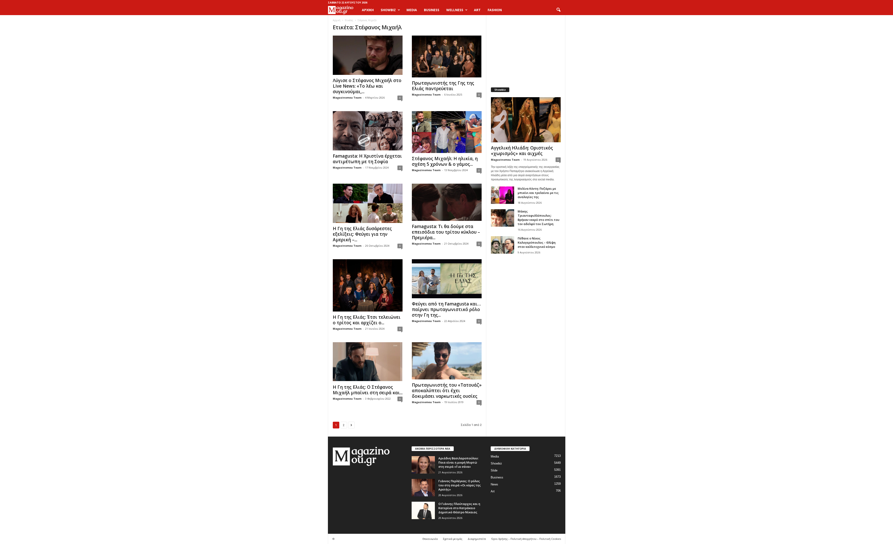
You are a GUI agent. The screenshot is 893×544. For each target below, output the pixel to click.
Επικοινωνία (430, 539)
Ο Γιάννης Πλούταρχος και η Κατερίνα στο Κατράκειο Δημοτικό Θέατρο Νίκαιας (459, 508)
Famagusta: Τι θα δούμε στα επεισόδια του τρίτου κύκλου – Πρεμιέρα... (446, 232)
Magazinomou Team (347, 97)
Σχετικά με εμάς (452, 539)
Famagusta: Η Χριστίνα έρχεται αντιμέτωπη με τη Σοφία (367, 159)
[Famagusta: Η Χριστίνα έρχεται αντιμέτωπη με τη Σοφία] (368, 130)
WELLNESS (454, 10)
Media (495, 456)
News (494, 484)
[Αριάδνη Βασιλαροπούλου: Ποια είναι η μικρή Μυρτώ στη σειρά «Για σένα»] (423, 465)
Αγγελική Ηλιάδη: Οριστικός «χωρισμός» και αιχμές (522, 150)
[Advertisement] (525, 49)
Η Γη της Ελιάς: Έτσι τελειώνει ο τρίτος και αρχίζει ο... (366, 320)
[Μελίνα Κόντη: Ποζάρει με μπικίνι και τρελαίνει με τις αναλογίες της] (502, 195)
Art (493, 491)
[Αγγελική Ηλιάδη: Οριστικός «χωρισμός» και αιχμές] (526, 119)
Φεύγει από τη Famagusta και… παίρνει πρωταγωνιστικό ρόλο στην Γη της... (446, 309)
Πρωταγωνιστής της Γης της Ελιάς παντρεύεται (443, 86)
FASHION (495, 10)
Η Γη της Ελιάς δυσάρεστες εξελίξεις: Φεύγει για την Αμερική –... (362, 234)
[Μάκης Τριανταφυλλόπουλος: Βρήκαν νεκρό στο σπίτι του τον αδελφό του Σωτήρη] (502, 218)
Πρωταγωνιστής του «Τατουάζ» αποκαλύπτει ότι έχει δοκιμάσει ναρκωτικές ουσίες (447, 390)
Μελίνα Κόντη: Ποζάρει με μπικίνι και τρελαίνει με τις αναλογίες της (538, 192)
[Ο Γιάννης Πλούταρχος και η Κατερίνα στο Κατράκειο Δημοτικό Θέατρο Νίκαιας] (423, 510)
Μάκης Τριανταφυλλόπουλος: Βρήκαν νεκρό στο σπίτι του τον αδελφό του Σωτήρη (538, 217)
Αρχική (368, 10)
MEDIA (412, 10)
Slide (494, 470)
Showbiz (496, 463)
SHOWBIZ (388, 10)
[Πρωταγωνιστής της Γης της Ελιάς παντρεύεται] (447, 56)
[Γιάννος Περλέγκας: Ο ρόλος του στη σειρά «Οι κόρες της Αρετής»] (423, 487)
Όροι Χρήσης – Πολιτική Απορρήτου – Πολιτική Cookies (526, 539)
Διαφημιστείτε (477, 539)
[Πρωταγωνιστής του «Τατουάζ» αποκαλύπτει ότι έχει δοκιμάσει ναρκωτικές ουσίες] (447, 360)
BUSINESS (431, 10)
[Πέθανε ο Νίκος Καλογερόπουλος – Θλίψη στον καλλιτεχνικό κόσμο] (502, 245)
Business (497, 477)
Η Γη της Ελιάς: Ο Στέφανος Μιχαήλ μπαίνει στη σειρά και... (368, 390)
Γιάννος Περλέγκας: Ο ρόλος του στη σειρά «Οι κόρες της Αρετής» (459, 485)
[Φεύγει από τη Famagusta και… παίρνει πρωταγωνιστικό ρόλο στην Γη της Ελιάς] (447, 279)
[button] (558, 10)
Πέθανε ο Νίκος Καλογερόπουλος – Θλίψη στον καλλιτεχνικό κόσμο (537, 242)
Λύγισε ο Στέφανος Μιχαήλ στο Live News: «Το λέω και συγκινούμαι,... (367, 86)
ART (477, 10)
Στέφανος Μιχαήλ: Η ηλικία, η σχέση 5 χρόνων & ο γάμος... (445, 161)
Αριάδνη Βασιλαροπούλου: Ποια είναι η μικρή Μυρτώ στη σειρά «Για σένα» (458, 462)
